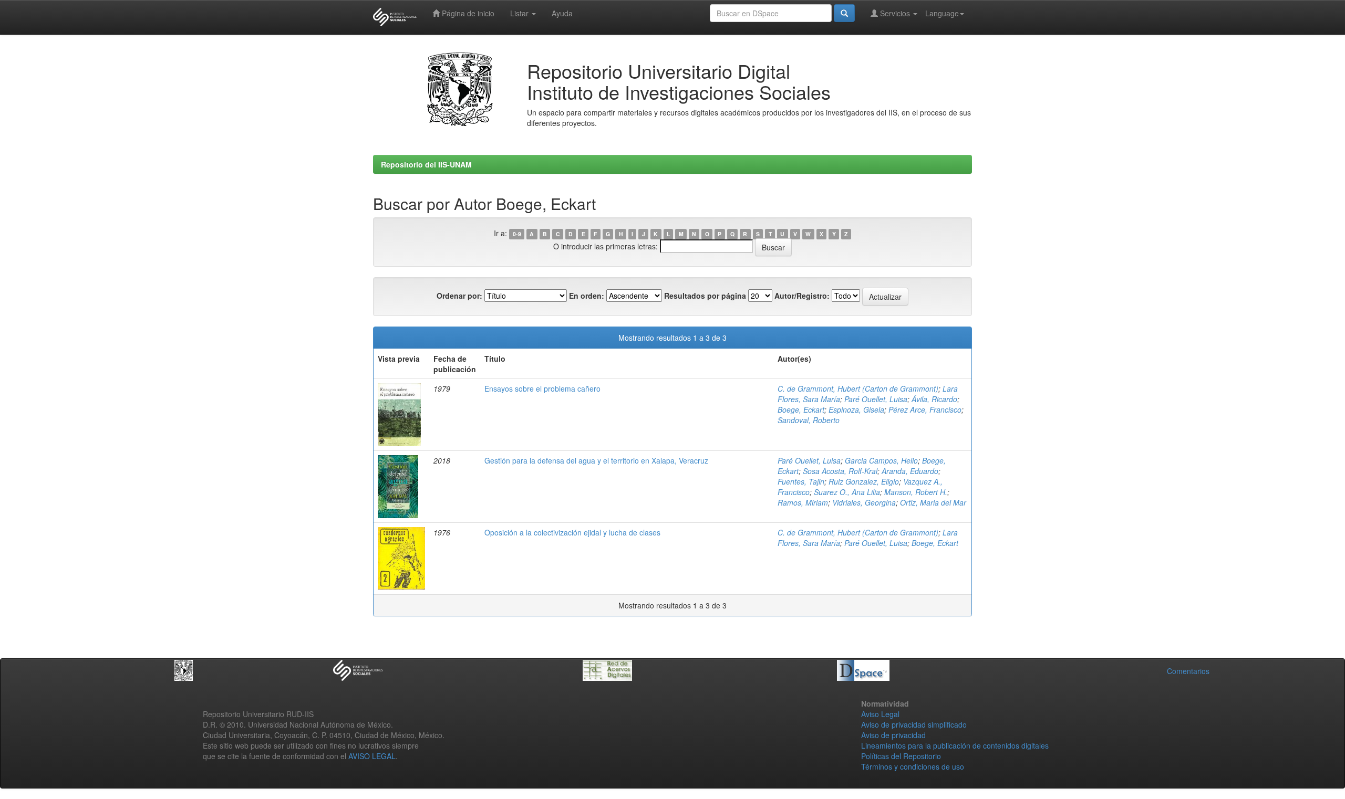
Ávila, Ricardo (934, 399)
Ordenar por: (459, 295)
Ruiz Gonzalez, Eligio (864, 481)
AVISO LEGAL (372, 756)
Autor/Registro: (802, 295)
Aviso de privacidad (893, 735)
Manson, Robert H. (915, 492)
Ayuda (562, 13)
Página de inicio (467, 13)
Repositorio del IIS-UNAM (426, 164)
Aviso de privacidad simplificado (914, 724)
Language (942, 13)
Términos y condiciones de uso (912, 766)
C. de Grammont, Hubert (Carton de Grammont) (858, 388)
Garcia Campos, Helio (881, 460)
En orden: (586, 295)
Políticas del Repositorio (901, 756)
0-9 (517, 234)
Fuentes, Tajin (801, 481)
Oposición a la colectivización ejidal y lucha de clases (572, 532)
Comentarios (1188, 671)
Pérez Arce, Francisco (924, 409)
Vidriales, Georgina (864, 502)
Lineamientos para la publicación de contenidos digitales (955, 745)
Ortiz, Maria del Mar (933, 502)
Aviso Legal (880, 714)
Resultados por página (705, 295)
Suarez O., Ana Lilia (847, 492)
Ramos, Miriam (803, 502)
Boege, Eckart (801, 409)
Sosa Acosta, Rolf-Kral (840, 471)
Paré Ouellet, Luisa (875, 399)
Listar (520, 13)
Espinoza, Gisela (856, 409)
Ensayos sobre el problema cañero (542, 388)
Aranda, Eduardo (910, 471)
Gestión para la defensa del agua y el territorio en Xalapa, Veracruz (596, 460)
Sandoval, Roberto (809, 420)
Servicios (895, 13)
